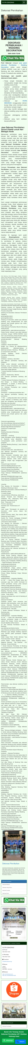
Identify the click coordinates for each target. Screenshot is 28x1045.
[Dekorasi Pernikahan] (14, 845)
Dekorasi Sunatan (6, 890)
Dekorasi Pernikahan (10, 863)
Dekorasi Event (5, 893)
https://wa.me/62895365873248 (9, 975)
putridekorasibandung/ (7, 961)
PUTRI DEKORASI (8, 2)
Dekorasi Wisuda (6, 884)
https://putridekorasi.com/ (7, 974)
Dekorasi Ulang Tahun (7, 887)
